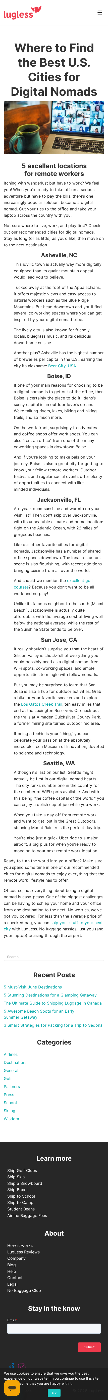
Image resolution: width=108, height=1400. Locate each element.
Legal (12, 1284)
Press (9, 1094)
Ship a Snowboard (24, 1183)
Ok (54, 1393)
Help (11, 1271)
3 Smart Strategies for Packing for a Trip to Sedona (53, 1025)
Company (16, 1258)
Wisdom (11, 1118)
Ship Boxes (17, 1189)
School (10, 1102)
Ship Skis (16, 1176)
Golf (8, 1078)
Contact (15, 1277)
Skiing (9, 1110)
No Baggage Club (24, 1290)
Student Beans (21, 1208)
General (11, 1070)
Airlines (11, 1054)
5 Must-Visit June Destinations (33, 986)
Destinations (15, 1062)
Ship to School (21, 1196)
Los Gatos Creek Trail (41, 704)
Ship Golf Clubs (22, 1170)
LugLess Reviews (23, 1251)
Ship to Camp (20, 1202)
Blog (11, 1264)
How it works (20, 1245)
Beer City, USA (62, 365)
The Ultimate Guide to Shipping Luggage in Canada (53, 1003)
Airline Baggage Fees (27, 1215)
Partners (12, 1086)
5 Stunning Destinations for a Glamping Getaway (50, 995)
